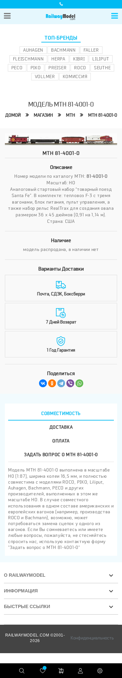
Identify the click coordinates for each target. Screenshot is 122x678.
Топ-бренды (61, 38)
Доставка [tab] (61, 427)
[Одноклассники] (52, 383)
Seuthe (102, 67)
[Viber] (70, 383)
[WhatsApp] (79, 383)
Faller (91, 50)
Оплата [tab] (61, 440)
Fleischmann (28, 58)
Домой (13, 115)
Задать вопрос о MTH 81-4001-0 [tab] (61, 454)
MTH (70, 115)
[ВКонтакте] (43, 383)
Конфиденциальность (92, 637)
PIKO (36, 67)
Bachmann (63, 50)
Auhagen (33, 50)
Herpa (58, 58)
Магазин (43, 115)
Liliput (100, 58)
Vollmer (45, 76)
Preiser (57, 67)
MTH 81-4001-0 (102, 115)
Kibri (79, 58)
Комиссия (75, 76)
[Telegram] (61, 383)
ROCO (80, 67)
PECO (17, 67)
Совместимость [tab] (61, 413)
